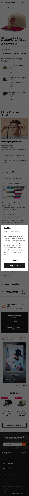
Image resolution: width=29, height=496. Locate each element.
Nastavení (14, 260)
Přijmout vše (14, 266)
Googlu (18, 243)
